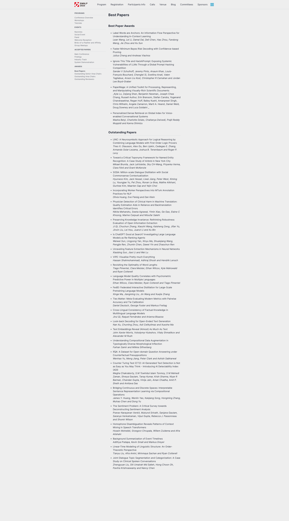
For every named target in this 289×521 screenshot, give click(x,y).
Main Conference (82, 54)
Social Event (80, 34)
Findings (78, 57)
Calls (152, 4)
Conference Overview (84, 18)
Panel (77, 37)
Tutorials (78, 23)
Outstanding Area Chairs (85, 76)
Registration (117, 4)
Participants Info (136, 4)
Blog (173, 4)
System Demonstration (84, 62)
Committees (186, 4)
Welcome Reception (83, 40)
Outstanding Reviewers (84, 79)
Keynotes (78, 32)
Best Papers (80, 71)
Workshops (79, 20)
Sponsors (202, 4)
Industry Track (81, 59)
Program (101, 4)
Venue (163, 4)
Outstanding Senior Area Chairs (88, 74)
